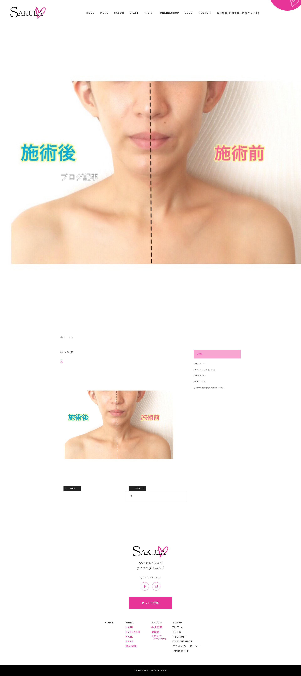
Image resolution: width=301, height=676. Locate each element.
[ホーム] (61, 334)
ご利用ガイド (180, 650)
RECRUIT (204, 13)
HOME (90, 13)
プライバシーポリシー (186, 646)
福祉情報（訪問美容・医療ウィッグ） (210, 388)
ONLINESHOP (169, 13)
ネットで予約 (150, 603)
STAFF (134, 13)
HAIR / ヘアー (199, 364)
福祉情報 (131, 646)
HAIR (129, 627)
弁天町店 (157, 627)
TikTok (150, 13)
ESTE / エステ (200, 382)
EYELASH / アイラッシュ (204, 370)
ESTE (130, 641)
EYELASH (133, 632)
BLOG (189, 13)
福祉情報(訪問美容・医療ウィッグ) (238, 13)
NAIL (129, 636)
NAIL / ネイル (199, 376)
